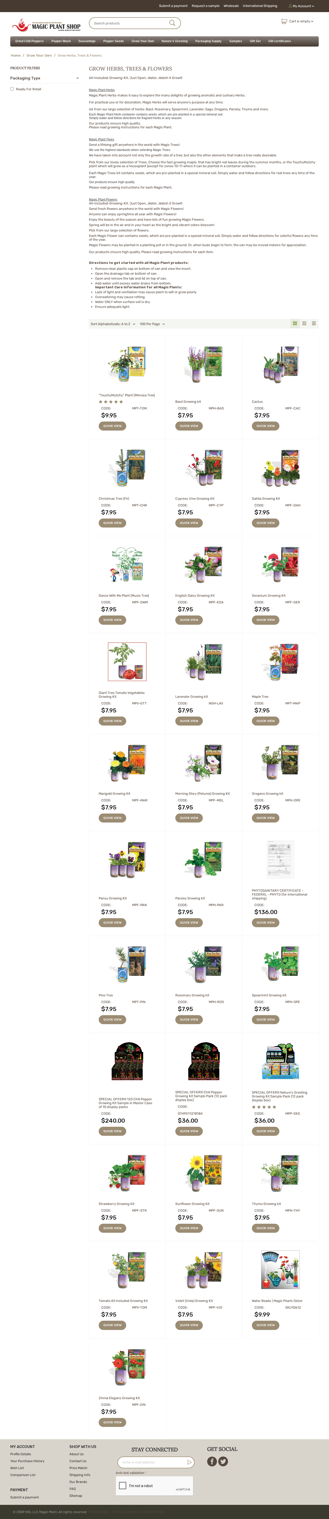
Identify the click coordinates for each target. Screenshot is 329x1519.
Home (16, 55)
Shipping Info (79, 1475)
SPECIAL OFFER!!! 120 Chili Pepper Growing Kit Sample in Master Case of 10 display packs (125, 1103)
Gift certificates (279, 41)
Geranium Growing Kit (269, 595)
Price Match (78, 1468)
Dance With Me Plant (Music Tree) (124, 595)
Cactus (257, 402)
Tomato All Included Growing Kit (123, 1301)
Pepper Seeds (113, 41)
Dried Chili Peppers (29, 41)
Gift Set (255, 41)
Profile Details (20, 1454)
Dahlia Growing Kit (266, 499)
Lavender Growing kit (191, 697)
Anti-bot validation (130, 1473)
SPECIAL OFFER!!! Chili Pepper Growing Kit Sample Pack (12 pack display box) (201, 1096)
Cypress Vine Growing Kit (194, 499)
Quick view (112, 426)
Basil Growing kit (188, 402)
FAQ (72, 1489)
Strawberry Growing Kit (116, 1204)
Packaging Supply (208, 41)
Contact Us (78, 1461)
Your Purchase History (27, 1461)
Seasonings (87, 41)
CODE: (106, 408)
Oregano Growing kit (267, 794)
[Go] (189, 1462)
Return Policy (155, 1512)
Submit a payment (173, 6)
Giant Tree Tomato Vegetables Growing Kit (122, 695)
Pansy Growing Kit (113, 898)
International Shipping (260, 6)
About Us (76, 1454)
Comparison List (22, 1475)
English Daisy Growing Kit (195, 595)
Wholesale (231, 6)
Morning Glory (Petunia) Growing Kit (202, 794)
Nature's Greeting (175, 41)
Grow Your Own (143, 41)
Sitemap (75, 1496)
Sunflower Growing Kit (192, 1204)
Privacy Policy (99, 1512)
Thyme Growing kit (266, 1204)
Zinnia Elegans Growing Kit (119, 1398)
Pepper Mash (61, 41)
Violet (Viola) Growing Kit (194, 1301)
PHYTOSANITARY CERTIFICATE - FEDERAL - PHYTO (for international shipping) (279, 894)
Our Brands (78, 1482)
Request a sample (206, 6)
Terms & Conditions (127, 1512)
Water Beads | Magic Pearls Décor (277, 1301)
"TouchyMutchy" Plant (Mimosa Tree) (127, 395)
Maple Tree (260, 697)
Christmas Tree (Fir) (114, 499)
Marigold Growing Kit (114, 794)
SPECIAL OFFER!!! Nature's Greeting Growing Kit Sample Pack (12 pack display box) (279, 1096)
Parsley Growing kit (190, 898)
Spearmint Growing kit (269, 995)
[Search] (172, 23)
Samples (235, 41)
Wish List (17, 1468)
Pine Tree (106, 995)
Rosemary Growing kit (192, 995)
